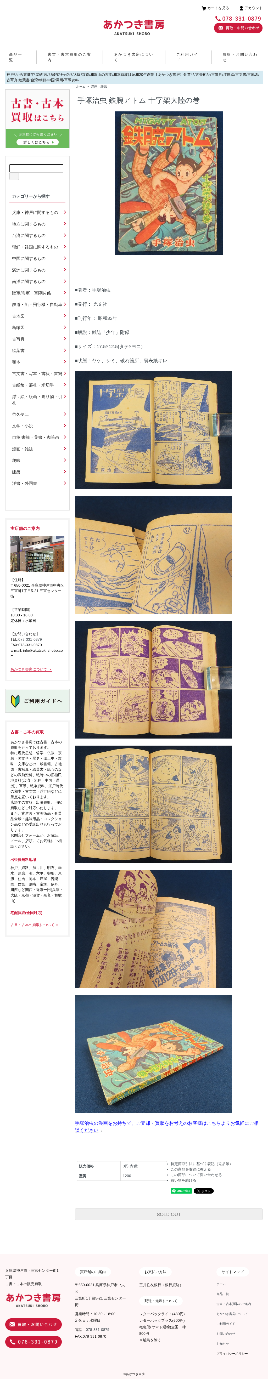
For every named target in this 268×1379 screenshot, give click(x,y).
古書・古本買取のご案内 (233, 1304)
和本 (16, 362)
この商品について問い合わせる (196, 1175)
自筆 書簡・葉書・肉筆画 (35, 437)
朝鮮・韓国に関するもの (35, 247)
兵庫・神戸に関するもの (35, 212)
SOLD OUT (169, 1214)
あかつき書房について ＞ (31, 669)
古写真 (18, 339)
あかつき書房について (232, 1314)
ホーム (81, 86)
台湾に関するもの (29, 235)
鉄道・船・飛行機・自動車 (37, 304)
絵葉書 (18, 350)
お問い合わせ (225, 1334)
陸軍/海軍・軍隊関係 (31, 293)
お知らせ (222, 1344)
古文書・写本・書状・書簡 (37, 373)
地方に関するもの (29, 224)
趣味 (16, 460)
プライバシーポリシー (232, 1353)
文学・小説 (22, 426)
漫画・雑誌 (99, 86)
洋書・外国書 (24, 483)
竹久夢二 (20, 414)
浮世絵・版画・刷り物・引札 (37, 399)
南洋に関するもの (29, 281)
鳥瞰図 (18, 327)
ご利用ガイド (225, 1324)
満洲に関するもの (29, 270)
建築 (16, 472)
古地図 (18, 316)
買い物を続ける (183, 1180)
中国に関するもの (29, 258)
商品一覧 (222, 1294)
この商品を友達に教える (191, 1169)
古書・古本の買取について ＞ (34, 925)
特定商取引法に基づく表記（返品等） (202, 1164)
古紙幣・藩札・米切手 (33, 385)
